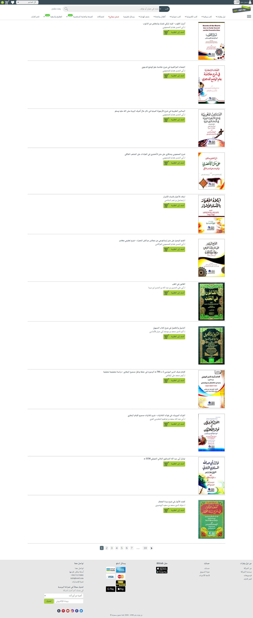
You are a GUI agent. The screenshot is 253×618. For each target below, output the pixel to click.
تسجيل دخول (244, 2)
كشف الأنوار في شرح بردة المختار (171, 502)
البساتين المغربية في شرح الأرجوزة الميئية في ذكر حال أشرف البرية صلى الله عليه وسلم (150, 111)
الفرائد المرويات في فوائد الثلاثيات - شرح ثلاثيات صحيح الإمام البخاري (156, 415)
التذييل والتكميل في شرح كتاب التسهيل (169, 328)
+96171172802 (77, 575)
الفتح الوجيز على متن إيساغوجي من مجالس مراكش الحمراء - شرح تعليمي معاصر (152, 240)
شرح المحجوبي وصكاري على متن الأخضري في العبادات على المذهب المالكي (155, 154)
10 (145, 548)
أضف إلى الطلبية (177, 32)
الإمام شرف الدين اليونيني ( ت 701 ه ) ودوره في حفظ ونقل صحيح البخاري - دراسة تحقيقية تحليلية (144, 372)
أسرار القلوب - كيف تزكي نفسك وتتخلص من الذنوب (164, 24)
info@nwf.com (77, 578)
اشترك (48, 601)
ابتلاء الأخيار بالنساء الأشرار (174, 197)
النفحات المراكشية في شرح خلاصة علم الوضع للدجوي (163, 67)
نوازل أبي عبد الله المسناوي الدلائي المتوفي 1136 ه (164, 459)
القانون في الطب (178, 284)
